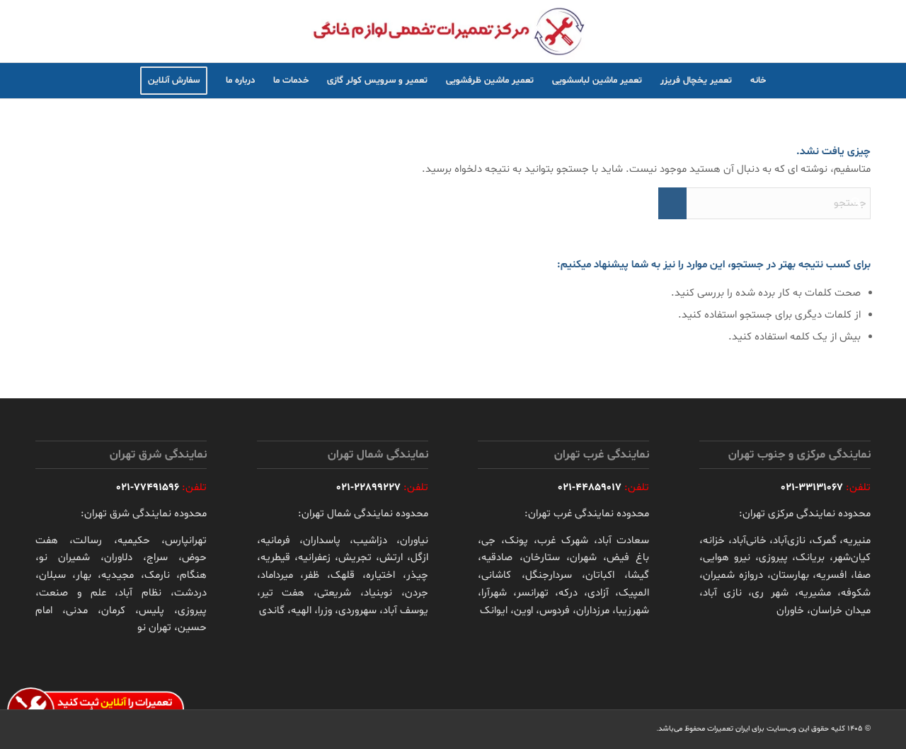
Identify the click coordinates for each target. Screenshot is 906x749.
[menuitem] (758, 80)
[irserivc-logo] (453, 31)
